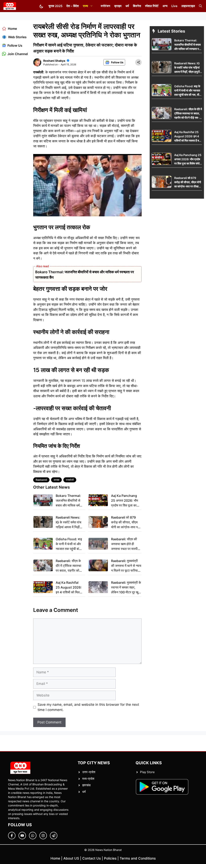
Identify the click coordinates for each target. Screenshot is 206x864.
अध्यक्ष (56, 479)
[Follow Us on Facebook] (11, 835)
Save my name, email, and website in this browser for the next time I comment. (88, 707)
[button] (200, 6)
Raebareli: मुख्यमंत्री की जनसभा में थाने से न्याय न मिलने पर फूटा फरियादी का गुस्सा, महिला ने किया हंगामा (126, 566)
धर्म (127, 6)
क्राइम (118, 6)
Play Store (147, 772)
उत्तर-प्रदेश (88, 772)
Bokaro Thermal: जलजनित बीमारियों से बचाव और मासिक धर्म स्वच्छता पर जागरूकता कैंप (68, 501)
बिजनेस (137, 6)
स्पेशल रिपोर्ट (152, 6)
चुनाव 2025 (55, 6)
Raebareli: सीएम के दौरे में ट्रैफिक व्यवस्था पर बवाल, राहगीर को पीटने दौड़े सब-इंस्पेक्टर (69, 566)
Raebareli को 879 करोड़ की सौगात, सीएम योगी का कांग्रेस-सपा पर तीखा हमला (125, 522)
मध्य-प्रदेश (88, 779)
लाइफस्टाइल (188, 6)
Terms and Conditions (138, 858)
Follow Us (14, 45)
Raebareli (41, 479)
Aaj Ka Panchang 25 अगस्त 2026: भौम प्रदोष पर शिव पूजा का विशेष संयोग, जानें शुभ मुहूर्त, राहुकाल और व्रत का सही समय (124, 501)
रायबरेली (70, 479)
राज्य (85, 6)
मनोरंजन (105, 6)
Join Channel (17, 54)
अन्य (165, 6)
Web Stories (17, 37)
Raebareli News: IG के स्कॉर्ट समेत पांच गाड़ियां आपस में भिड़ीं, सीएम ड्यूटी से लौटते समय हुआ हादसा (68, 522)
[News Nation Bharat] (9, 6)
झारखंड (86, 785)
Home (12, 29)
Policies (110, 858)
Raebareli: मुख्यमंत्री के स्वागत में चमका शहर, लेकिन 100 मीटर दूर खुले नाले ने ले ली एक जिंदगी (126, 587)
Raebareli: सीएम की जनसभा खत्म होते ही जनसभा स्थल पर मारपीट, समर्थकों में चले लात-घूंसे (125, 544)
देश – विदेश (72, 6)
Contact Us (91, 858)
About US (71, 858)
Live (174, 6)
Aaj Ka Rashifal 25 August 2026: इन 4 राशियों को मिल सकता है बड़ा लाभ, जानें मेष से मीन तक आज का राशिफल (69, 587)
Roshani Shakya (54, 60)
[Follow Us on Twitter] (22, 835)
